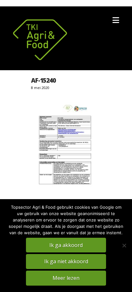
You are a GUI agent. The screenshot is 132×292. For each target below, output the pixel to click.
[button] (116, 20)
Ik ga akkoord (66, 245)
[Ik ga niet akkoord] (124, 245)
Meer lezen (66, 277)
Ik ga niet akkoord (66, 261)
